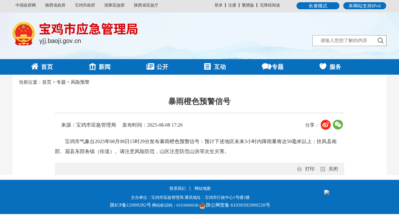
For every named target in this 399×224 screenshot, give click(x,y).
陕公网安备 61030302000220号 (238, 205)
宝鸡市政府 (85, 5)
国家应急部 (114, 5)
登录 (218, 5)
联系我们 (178, 188)
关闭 (333, 168)
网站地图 (203, 188)
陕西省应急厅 (146, 5)
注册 (232, 5)
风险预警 (80, 82)
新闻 (105, 66)
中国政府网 (26, 5)
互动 (220, 66)
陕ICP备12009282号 (130, 205)
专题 (278, 66)
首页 (47, 66)
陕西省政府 (55, 5)
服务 (335, 66)
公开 (162, 66)
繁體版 (248, 5)
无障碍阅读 (270, 5)
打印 (310, 168)
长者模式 (318, 5)
